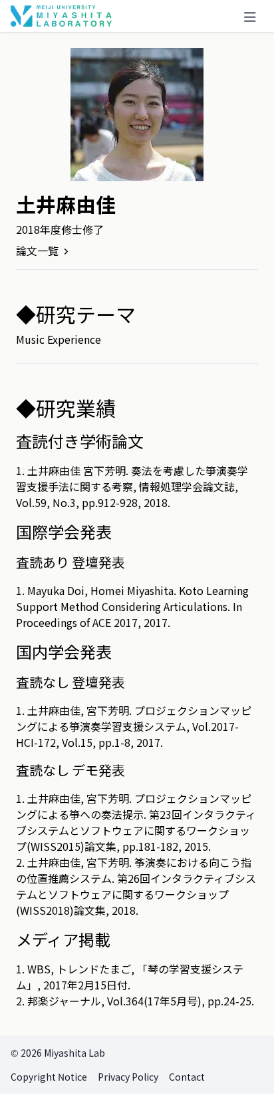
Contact (187, 1076)
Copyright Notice (49, 1076)
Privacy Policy (128, 1076)
